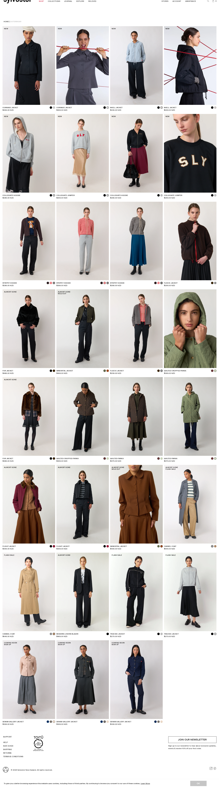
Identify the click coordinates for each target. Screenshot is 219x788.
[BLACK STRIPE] (54, 283)
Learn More (145, 783)
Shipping (7, 749)
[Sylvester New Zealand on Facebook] (214, 768)
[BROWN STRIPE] (101, 283)
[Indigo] (48, 721)
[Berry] (107, 546)
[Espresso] (212, 371)
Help (5, 742)
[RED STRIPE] (51, 283)
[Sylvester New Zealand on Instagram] (211, 768)
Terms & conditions (13, 756)
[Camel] (215, 546)
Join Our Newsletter (192, 739)
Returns (7, 753)
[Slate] (54, 107)
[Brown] (54, 371)
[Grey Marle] (161, 195)
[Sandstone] (107, 721)
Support (7, 737)
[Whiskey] (107, 371)
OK (198, 783)
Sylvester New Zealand (26, 770)
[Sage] (107, 458)
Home (6, 21)
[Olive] (158, 546)
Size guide (8, 746)
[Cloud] (215, 107)
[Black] (104, 107)
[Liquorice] (51, 721)
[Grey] (215, 283)
